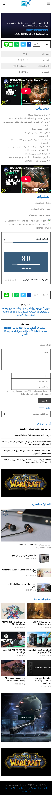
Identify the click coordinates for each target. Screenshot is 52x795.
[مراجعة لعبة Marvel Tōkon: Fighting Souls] (13, 611)
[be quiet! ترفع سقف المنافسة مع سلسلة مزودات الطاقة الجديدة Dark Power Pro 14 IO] (39, 668)
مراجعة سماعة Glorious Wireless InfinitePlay (15, 679)
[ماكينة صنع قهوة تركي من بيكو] (44, 558)
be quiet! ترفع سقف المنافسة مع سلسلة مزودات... (42, 680)
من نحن (27, 788)
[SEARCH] (4, 414)
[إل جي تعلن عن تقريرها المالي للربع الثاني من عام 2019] (44, 587)
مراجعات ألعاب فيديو (33, 30)
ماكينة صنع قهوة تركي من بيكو (24, 555)
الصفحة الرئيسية (39, 788)
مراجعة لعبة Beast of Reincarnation (35, 429)
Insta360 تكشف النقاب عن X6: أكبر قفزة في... (39, 651)
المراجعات (44, 30)
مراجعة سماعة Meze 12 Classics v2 (35, 545)
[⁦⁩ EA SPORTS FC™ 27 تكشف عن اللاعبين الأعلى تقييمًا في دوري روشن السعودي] (13, 639)
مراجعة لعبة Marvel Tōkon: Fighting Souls (32, 435)
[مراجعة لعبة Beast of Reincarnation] (39, 611)
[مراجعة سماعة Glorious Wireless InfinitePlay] (13, 668)
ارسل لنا (18, 788)
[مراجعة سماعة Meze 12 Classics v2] (26, 525)
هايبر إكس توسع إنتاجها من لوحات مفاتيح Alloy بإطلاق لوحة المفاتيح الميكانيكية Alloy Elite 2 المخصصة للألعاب (26, 311)
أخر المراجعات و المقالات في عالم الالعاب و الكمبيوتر (28, 23)
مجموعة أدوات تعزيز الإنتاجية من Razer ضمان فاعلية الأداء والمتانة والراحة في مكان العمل (24, 331)
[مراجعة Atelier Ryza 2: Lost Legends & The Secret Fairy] (44, 573)
